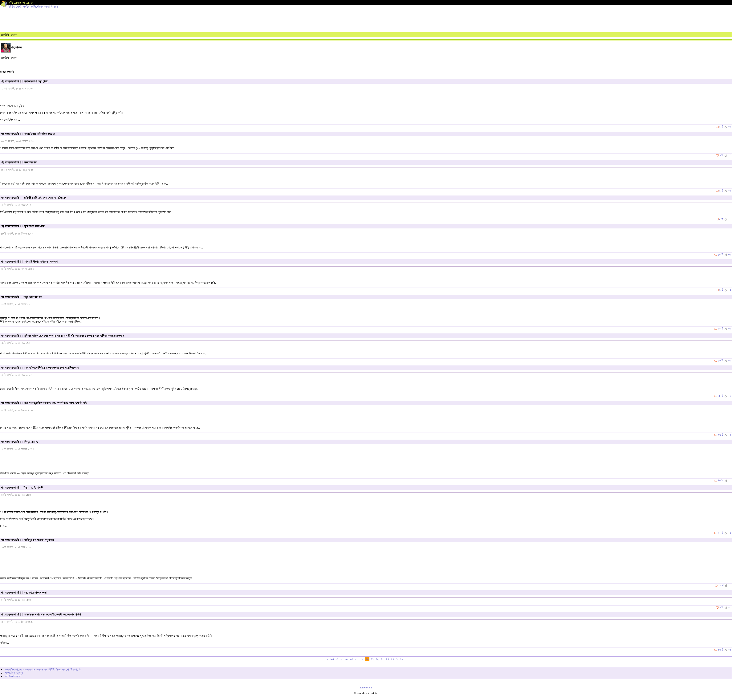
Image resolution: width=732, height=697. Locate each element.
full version (366, 687)
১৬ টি (720, 360)
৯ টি (721, 126)
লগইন (26, 6)
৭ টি (721, 155)
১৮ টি (720, 585)
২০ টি (720, 328)
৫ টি (721, 219)
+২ (729, 126)
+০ (729, 219)
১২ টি (720, 532)
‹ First (330, 659)
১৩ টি (720, 254)
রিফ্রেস (54, 6)
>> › (402, 659)
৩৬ (346, 659)
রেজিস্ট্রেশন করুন (40, 6)
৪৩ (382, 659)
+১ (729, 585)
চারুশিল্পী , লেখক (9, 34)
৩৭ (351, 659)
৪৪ (387, 659)
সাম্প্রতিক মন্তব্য (14, 673)
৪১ (372, 659)
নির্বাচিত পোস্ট (14, 6)
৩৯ (362, 659)
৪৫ (392, 659)
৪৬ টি (720, 480)
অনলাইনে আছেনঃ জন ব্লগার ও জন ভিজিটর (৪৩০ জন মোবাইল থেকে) (42, 669)
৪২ (377, 659)
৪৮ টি (720, 395)
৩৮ (356, 659)
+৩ (729, 155)
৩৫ (341, 659)
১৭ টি (720, 434)
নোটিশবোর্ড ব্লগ (13, 676)
